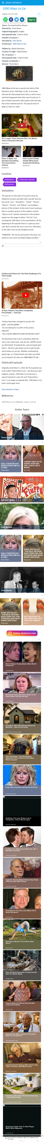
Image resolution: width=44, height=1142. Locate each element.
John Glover (17, 41)
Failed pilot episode (26, 180)
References (9, 184)
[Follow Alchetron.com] (22, 636)
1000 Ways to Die (19, 44)
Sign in (32, 20)
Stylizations (9, 180)
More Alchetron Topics (10, 390)
